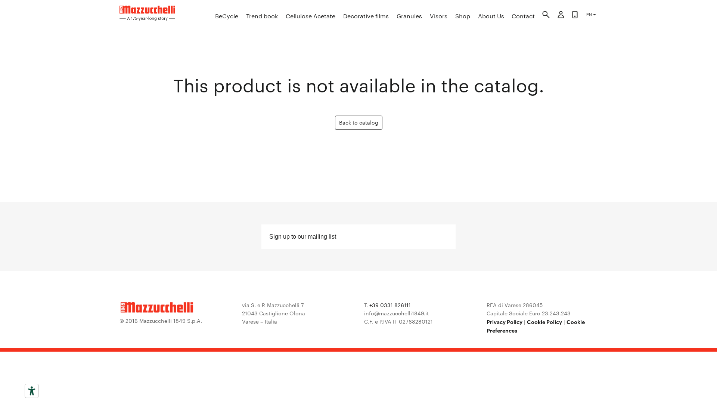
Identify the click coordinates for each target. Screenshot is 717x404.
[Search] (546, 16)
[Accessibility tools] (32, 391)
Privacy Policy (504, 321)
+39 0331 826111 (390, 305)
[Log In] (561, 16)
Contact (523, 16)
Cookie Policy (544, 321)
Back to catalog (358, 122)
